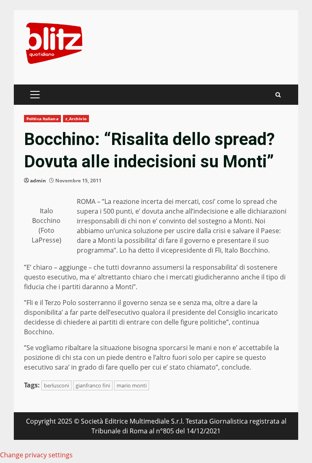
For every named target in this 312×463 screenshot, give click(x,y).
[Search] (278, 95)
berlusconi (56, 385)
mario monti (132, 385)
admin (38, 180)
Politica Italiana (42, 118)
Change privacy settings (36, 454)
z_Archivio (76, 118)
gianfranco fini (93, 385)
